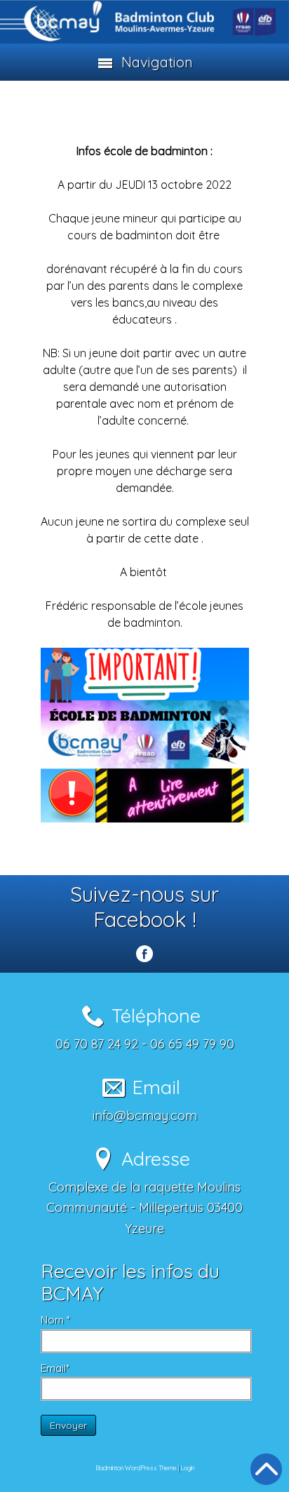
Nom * (55, 1319)
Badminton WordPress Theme (136, 1468)
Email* (55, 1368)
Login (187, 1468)
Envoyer (68, 1425)
